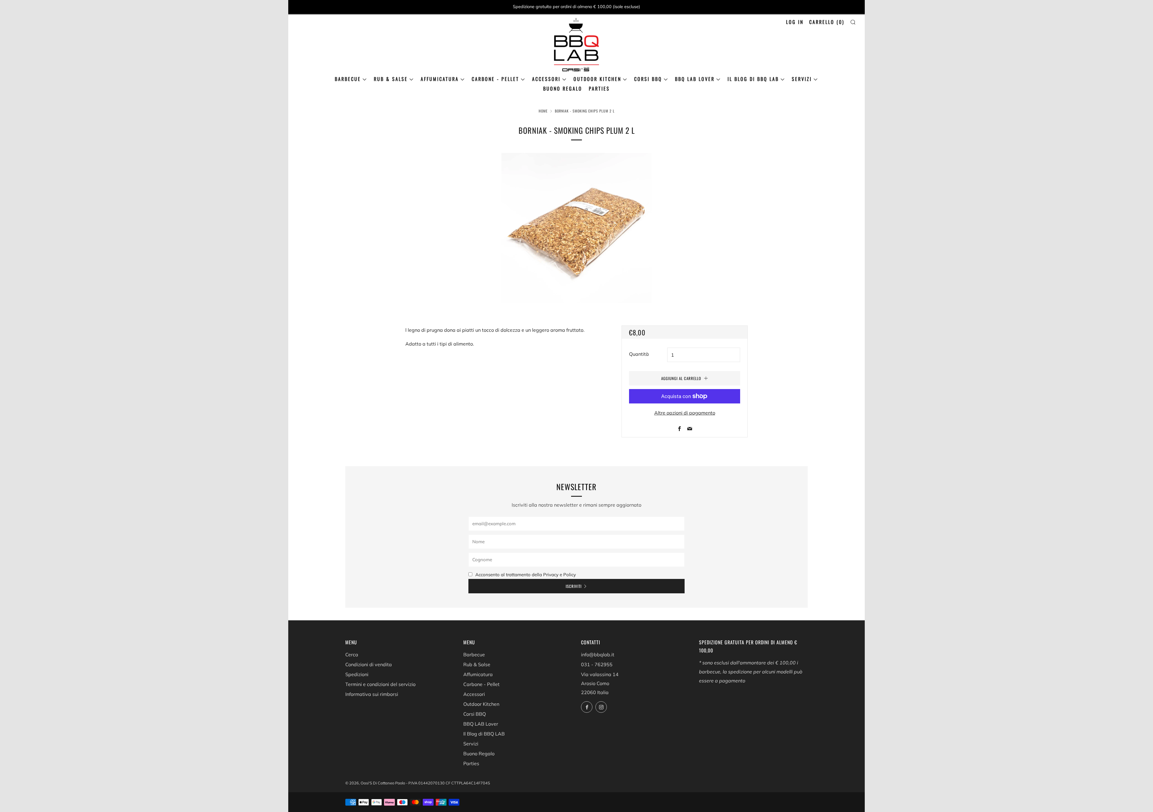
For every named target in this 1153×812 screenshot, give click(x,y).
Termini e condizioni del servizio (380, 684)
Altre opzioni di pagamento (684, 413)
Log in (794, 21)
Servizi (802, 78)
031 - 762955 (597, 664)
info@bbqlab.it (597, 655)
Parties (599, 88)
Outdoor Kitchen (597, 78)
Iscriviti (574, 586)
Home (543, 110)
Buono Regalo (562, 88)
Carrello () (826, 21)
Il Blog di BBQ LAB (753, 78)
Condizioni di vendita (368, 664)
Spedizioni (356, 674)
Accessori (546, 78)
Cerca (351, 655)
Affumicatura (440, 78)
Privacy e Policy (559, 574)
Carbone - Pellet (495, 78)
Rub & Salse (391, 78)
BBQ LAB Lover (695, 78)
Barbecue (348, 78)
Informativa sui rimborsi (371, 694)
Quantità (639, 354)
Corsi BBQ (648, 78)
